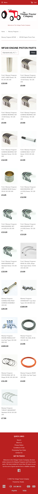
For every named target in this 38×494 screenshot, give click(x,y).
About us (19, 442)
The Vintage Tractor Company (20, 479)
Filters (33, 52)
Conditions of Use (19, 447)
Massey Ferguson (13, 31)
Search (19, 440)
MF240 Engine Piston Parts (27, 37)
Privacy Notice (19, 445)
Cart (35, 2)
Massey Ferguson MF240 (8, 37)
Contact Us (19, 452)
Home (3, 31)
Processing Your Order (19, 450)
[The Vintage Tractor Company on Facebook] (19, 471)
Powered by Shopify (18, 482)
